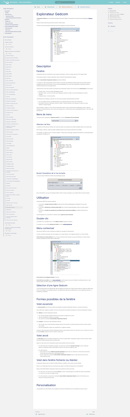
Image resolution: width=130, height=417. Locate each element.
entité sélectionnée (67, 224)
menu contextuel (57, 280)
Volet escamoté (8, 28)
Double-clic (7, 21)
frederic (122, 14)
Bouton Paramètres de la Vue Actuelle (14, 17)
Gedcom (90, 18)
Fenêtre (7, 12)
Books (118, 2)
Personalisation (8, 33)
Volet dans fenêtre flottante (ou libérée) (13, 31)
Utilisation (7, 19)
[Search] (56, 2)
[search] (65, 2)
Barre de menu (8, 14)
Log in (125, 2)
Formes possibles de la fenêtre (11, 26)
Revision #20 (113, 10)
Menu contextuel (9, 23)
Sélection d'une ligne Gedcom (11, 24)
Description (7, 11)
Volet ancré (7, 29)
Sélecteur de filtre (10, 16)
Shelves (111, 2)
